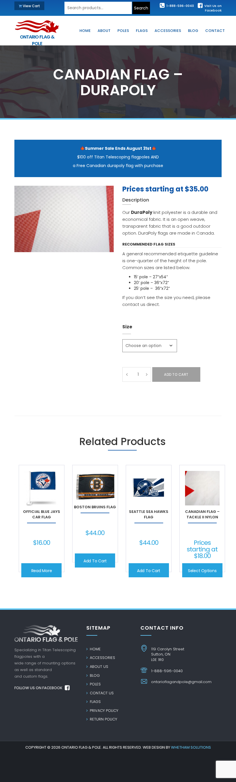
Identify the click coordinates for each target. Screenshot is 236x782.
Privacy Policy (103, 710)
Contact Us (101, 693)
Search (141, 8)
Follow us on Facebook (38, 688)
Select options (202, 571)
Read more (41, 571)
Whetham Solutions (191, 747)
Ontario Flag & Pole (37, 37)
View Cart (31, 5)
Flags (95, 701)
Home (95, 649)
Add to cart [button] (95, 561)
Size (127, 326)
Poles (95, 684)
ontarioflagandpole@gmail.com (181, 682)
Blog (94, 675)
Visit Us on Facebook (212, 8)
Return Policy (103, 719)
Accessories (102, 657)
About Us (98, 666)
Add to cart (176, 374)
